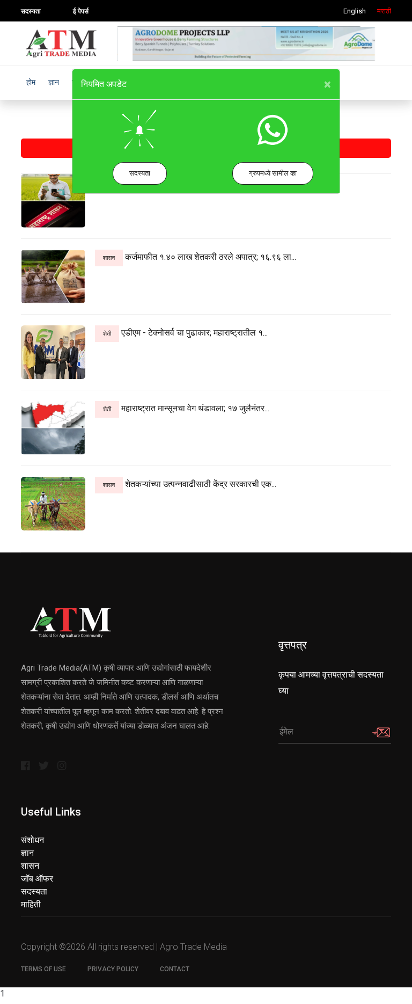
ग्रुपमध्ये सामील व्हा (273, 173)
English (354, 11)
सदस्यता (139, 173)
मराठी (384, 11)
